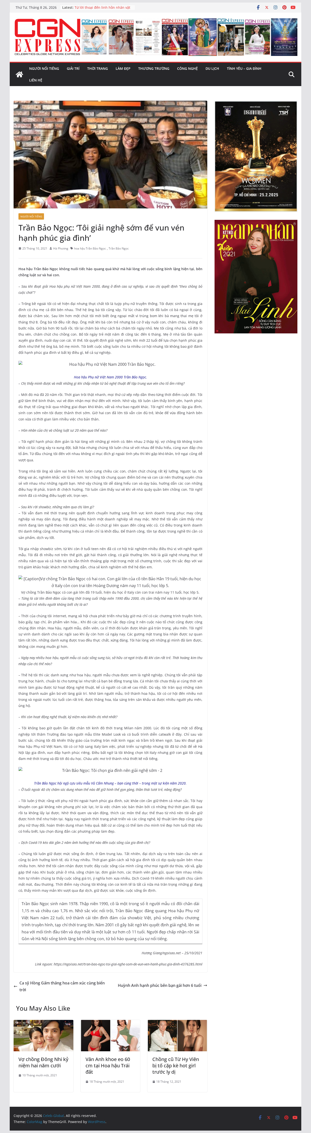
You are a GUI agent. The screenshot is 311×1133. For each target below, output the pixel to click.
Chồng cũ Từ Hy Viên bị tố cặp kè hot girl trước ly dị (175, 1065)
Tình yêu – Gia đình (244, 68)
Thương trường (153, 68)
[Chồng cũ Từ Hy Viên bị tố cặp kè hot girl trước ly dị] (177, 1023)
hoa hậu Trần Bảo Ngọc (90, 248)
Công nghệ (187, 68)
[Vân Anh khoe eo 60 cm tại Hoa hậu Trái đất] (110, 1023)
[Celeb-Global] (19, 74)
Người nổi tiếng (44, 68)
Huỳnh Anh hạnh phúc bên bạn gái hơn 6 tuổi (159, 985)
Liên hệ (35, 80)
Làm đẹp (123, 68)
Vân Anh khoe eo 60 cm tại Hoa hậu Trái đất (108, 1065)
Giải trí (73, 68)
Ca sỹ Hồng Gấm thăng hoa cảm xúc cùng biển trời (62, 986)
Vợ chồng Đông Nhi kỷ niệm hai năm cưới (43, 1062)
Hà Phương (60, 248)
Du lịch (212, 68)
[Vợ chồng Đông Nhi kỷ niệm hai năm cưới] (43, 1023)
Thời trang (97, 68)
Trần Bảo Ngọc (119, 248)
